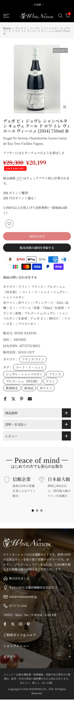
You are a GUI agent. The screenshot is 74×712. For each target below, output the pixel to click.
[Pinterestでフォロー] (28, 624)
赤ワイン (46, 388)
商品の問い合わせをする (20, 277)
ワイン (50, 381)
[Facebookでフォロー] (5, 624)
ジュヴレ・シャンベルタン (24, 374)
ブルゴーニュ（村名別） (22, 381)
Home (7, 28)
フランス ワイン (33, 359)
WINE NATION (25, 333)
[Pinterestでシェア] (22, 399)
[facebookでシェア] (5, 399)
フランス (55, 374)
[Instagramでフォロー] (20, 624)
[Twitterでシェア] (13, 399)
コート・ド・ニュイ (30, 367)
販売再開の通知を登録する (37, 248)
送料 (19, 178)
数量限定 (12, 388)
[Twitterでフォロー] (13, 624)
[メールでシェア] (30, 399)
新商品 (29, 388)
